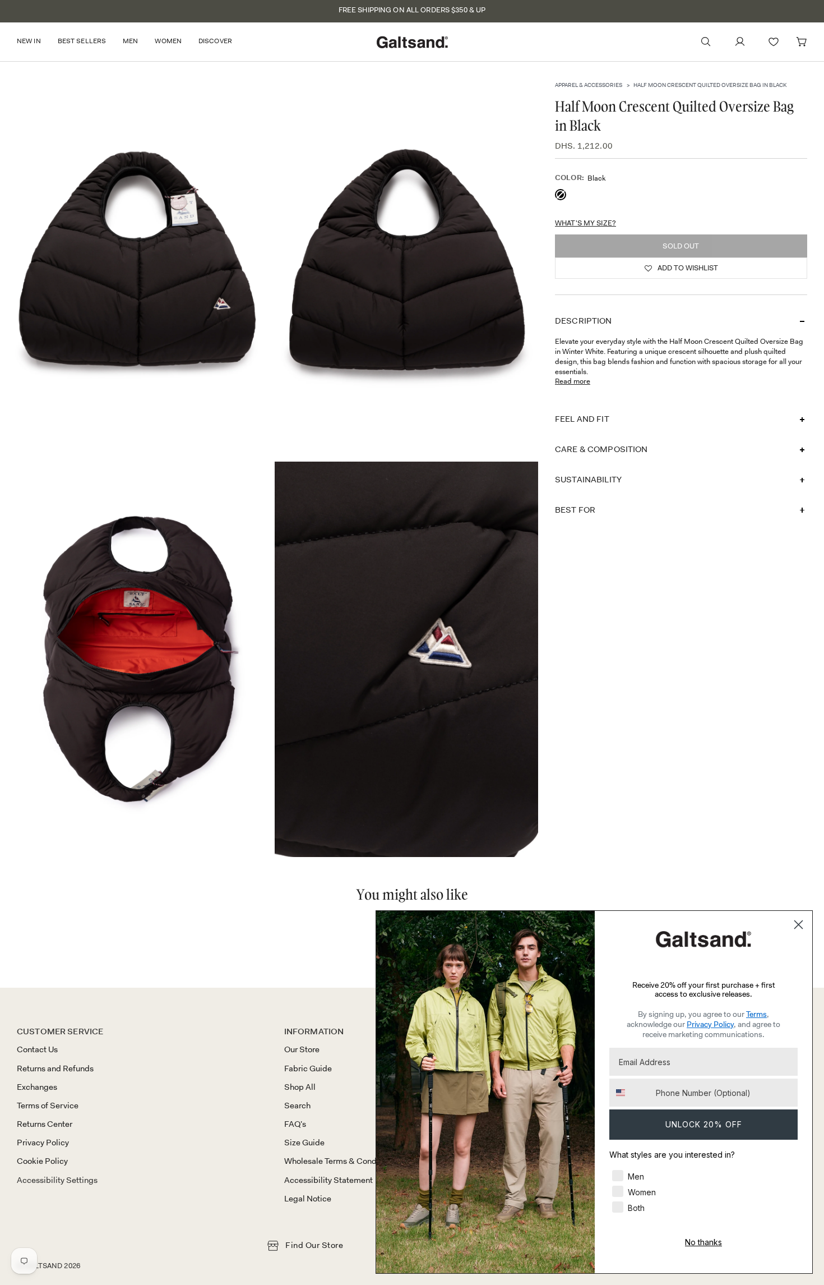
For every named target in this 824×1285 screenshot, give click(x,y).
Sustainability (588, 479)
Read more (572, 381)
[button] (33, 41)
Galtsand (43, 1265)
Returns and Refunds (55, 1068)
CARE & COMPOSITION (601, 449)
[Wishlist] (774, 41)
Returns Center (44, 1124)
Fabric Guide (308, 1068)
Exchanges (37, 1087)
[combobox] (630, 1092)
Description (583, 320)
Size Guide (304, 1142)
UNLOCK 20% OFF (703, 1124)
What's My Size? (585, 223)
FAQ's (295, 1124)
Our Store (302, 1049)
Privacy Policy (43, 1142)
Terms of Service (47, 1105)
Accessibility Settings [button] (57, 1180)
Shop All (300, 1087)
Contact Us (37, 1049)
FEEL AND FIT (582, 419)
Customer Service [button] (60, 1031)
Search (297, 1105)
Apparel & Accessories (588, 85)
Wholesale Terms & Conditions (340, 1161)
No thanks (703, 1242)
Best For (575, 509)
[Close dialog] (798, 924)
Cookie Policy (42, 1161)
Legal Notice (307, 1198)
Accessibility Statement (328, 1180)
